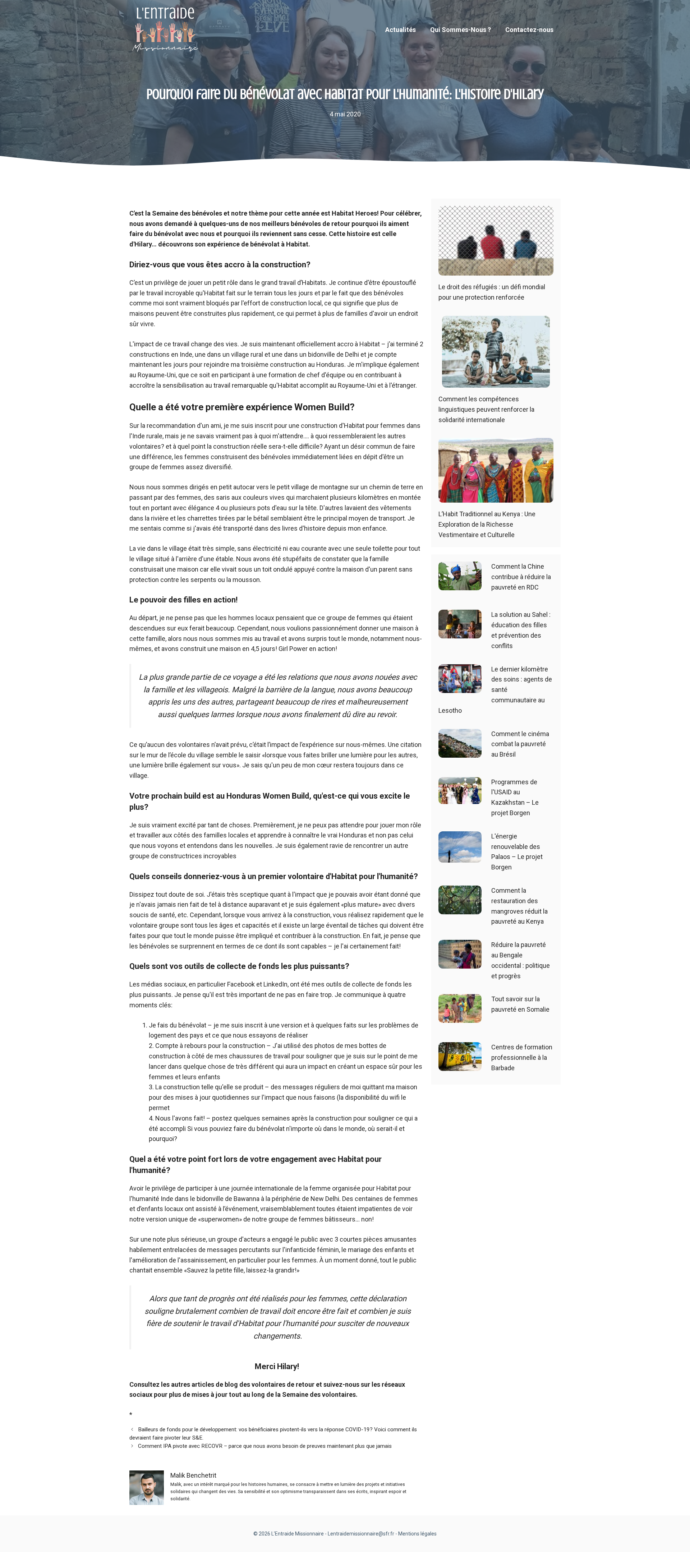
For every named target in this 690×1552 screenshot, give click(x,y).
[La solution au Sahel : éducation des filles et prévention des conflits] (460, 633)
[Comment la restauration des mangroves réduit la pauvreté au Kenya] (460, 909)
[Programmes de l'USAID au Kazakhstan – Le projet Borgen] (460, 798)
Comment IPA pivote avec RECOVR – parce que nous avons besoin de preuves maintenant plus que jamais (265, 1446)
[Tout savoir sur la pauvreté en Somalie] (460, 1017)
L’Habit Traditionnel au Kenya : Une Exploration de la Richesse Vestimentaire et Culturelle (486, 524)
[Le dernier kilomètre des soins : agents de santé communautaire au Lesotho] (460, 687)
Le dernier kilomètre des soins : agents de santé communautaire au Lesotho (495, 689)
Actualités (400, 29)
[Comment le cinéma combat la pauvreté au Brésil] (460, 752)
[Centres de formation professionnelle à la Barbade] (460, 1066)
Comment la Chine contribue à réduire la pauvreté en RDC (521, 577)
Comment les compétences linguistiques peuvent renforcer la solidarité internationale (486, 409)
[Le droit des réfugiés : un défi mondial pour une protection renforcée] (495, 270)
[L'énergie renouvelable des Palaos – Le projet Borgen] (460, 857)
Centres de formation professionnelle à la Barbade (521, 1057)
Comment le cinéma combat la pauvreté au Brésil (520, 744)
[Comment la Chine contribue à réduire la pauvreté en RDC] (460, 585)
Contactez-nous (529, 29)
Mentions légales (417, 1534)
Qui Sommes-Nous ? (460, 29)
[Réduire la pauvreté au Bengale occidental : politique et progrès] (460, 963)
